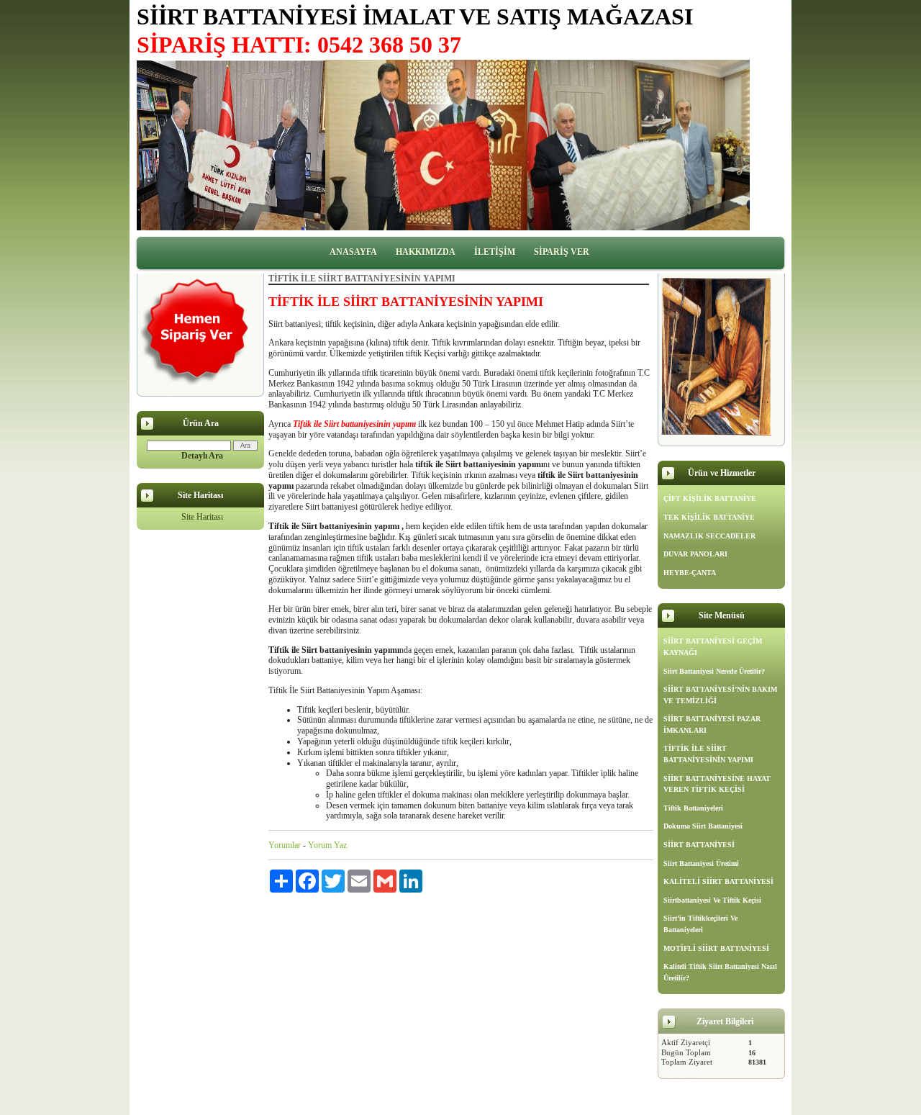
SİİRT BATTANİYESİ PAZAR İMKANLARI (712, 724)
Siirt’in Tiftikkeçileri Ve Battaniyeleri (700, 924)
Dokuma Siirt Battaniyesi (703, 826)
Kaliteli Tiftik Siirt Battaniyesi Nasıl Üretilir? (720, 972)
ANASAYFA (353, 252)
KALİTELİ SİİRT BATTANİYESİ (718, 881)
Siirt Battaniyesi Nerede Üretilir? (714, 671)
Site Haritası (202, 517)
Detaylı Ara (202, 456)
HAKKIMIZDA (425, 252)
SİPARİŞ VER (561, 252)
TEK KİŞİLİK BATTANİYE (709, 517)
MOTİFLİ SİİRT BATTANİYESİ (716, 948)
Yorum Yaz (327, 845)
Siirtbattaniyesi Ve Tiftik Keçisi (712, 900)
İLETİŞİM (494, 252)
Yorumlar (284, 845)
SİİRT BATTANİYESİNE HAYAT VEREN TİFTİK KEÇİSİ (717, 784)
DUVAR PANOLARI (695, 554)
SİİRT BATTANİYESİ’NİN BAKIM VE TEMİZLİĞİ (720, 695)
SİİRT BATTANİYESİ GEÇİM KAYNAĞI (712, 646)
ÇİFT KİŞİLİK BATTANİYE (709, 498)
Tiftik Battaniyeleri (693, 808)
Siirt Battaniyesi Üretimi (701, 863)
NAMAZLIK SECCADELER (709, 536)
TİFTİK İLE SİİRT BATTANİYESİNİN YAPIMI (708, 754)
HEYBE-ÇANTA (689, 573)
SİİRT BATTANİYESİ (699, 845)
